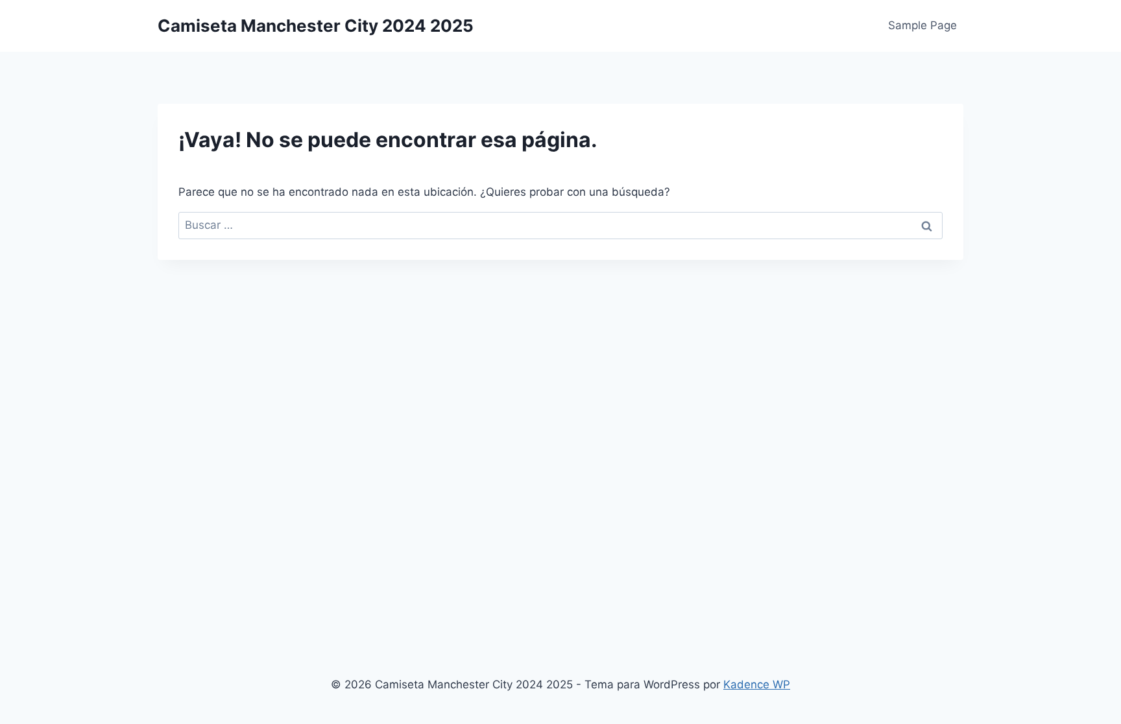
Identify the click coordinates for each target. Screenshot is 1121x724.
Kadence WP (756, 684)
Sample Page (922, 25)
